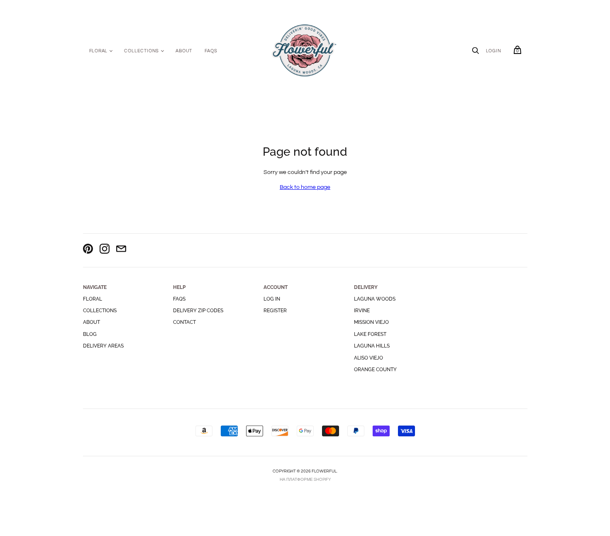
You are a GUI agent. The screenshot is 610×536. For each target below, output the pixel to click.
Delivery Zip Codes (198, 310)
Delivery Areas (103, 346)
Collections (141, 51)
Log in (272, 299)
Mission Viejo (371, 322)
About (184, 51)
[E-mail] (121, 250)
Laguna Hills (372, 346)
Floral (98, 51)
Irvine (362, 310)
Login (493, 51)
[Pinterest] (88, 250)
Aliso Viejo (368, 358)
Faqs (179, 299)
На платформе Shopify (305, 479)
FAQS (211, 51)
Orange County (375, 369)
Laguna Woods (374, 299)
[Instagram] (105, 250)
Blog (90, 334)
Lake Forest (370, 334)
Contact (184, 322)
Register (275, 310)
